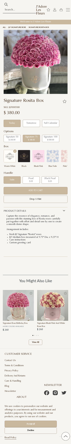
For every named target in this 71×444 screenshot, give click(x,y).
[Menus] (68, 10)
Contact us (10, 360)
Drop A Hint (35, 199)
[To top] (65, 436)
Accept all (31, 424)
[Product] (18, 305)
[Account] (54, 10)
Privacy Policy (11, 371)
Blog (7, 386)
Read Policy (10, 438)
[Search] (6, 4)
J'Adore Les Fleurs (41, 10)
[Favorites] (65, 101)
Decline (30, 430)
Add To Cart (35, 190)
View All (35, 342)
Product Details (15, 211)
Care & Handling (13, 381)
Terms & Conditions (14, 366)
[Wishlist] (48, 10)
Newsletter (10, 391)
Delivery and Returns (15, 376)
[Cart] (61, 10)
